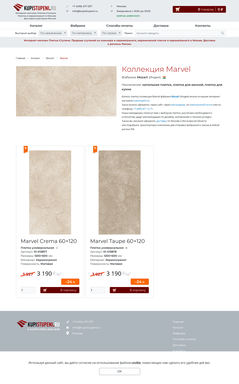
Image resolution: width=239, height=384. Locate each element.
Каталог (36, 25)
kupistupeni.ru (141, 100)
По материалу (82, 33)
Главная (20, 58)
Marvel (64, 58)
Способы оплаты (119, 25)
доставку (161, 121)
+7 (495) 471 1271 (82, 6)
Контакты (202, 25)
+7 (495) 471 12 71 (143, 108)
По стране (109, 33)
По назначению (51, 33)
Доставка (161, 25)
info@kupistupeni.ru (85, 11)
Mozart (50, 58)
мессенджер (178, 104)
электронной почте (201, 104)
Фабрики (77, 25)
